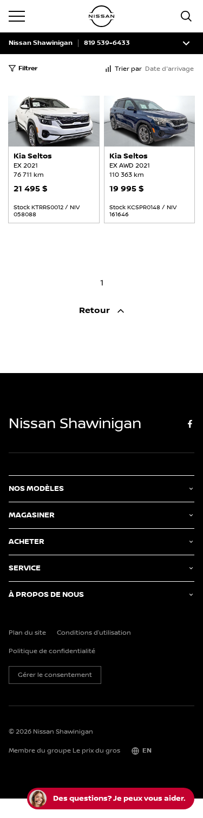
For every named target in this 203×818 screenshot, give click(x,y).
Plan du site (27, 633)
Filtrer (27, 68)
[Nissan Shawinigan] (102, 16)
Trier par (128, 69)
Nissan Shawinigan (41, 43)
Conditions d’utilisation (94, 633)
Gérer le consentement (55, 675)
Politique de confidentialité (52, 651)
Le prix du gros (96, 751)
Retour (95, 310)
